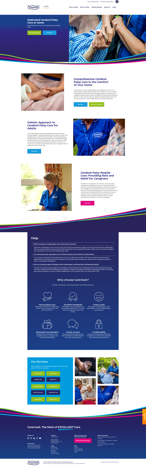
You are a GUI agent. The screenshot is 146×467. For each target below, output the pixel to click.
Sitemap (53, 450)
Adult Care (38, 399)
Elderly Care (53, 399)
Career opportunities (93, 1)
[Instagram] (28, 438)
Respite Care (38, 379)
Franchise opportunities (107, 1)
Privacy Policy (54, 449)
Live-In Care (38, 373)
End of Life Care (38, 392)
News (114, 7)
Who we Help (84, 7)
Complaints (54, 452)
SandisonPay (115, 462)
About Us (107, 7)
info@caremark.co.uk (56, 441)
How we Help (73, 7)
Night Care (53, 379)
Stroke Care (53, 386)
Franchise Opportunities (83, 440)
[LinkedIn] (34, 438)
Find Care (49, 32)
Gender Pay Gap (55, 453)
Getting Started (96, 7)
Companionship (38, 386)
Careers (76, 447)
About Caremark (78, 450)
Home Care (53, 373)
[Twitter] (31, 438)
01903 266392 (54, 437)
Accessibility (54, 447)
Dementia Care (53, 392)
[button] (144, 416)
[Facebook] (37, 438)
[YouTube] (40, 438)
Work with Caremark (96, 104)
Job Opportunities (34, 32)
